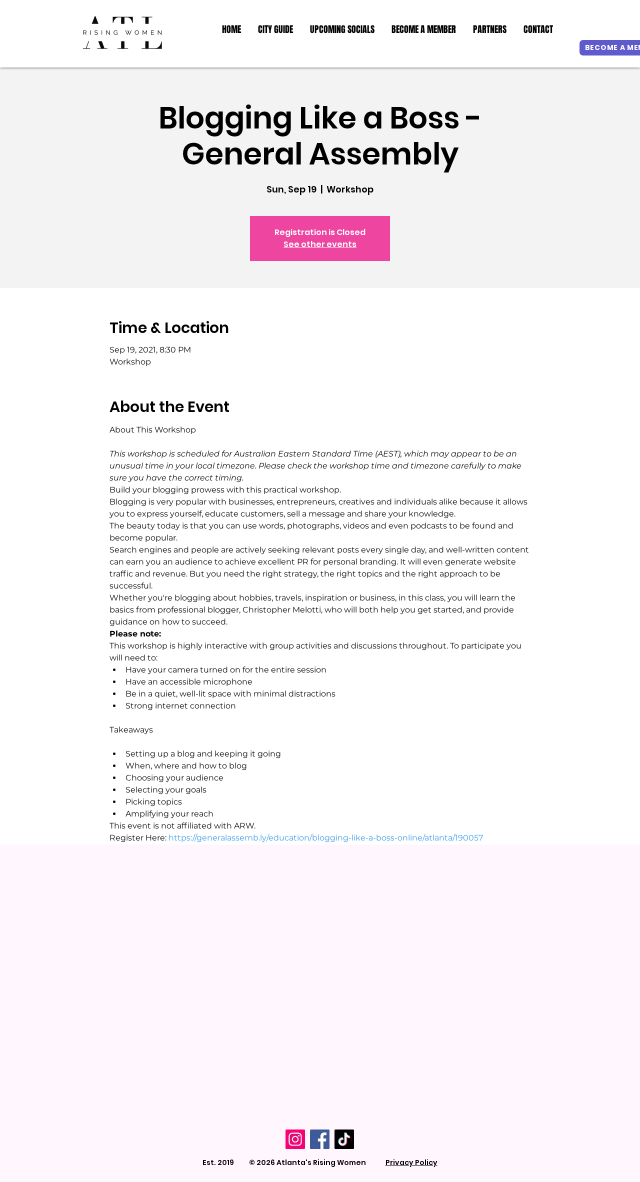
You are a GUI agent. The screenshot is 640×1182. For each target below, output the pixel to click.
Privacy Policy (412, 1163)
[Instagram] (295, 1139)
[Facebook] (320, 1139)
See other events (320, 244)
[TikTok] (344, 1139)
